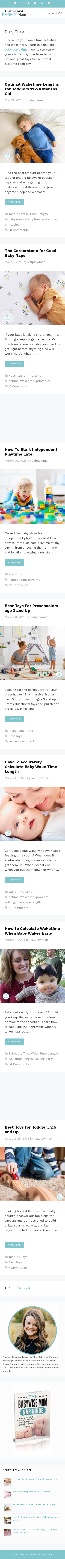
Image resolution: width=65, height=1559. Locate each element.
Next (29, 1288)
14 (20, 1288)
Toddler (14, 214)
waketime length (29, 902)
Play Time (15, 574)
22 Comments (18, 585)
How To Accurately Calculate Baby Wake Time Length (31, 767)
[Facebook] (28, 3)
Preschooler (17, 731)
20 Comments (19, 230)
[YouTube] (41, 3)
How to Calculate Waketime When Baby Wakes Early (32, 931)
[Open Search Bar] (49, 13)
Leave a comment (21, 741)
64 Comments (19, 1064)
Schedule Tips (19, 1053)
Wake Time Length (34, 214)
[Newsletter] (48, 3)
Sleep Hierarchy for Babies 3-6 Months (31, 1492)
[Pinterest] (35, 3)
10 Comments (18, 908)
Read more (14, 202)
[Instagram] (22, 3)
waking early (44, 1059)
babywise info (19, 219)
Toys (30, 731)
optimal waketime (43, 219)
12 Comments (18, 386)
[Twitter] (15, 3)
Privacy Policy (45, 1554)
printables (12, 224)
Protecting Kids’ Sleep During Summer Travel (34, 1504)
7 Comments (18, 1267)
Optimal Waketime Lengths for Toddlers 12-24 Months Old (32, 89)
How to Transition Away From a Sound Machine (35, 1479)
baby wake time (16, 49)
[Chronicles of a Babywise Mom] (14, 13)
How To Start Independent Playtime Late (31, 451)
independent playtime (24, 580)
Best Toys (15, 736)
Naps (12, 375)
